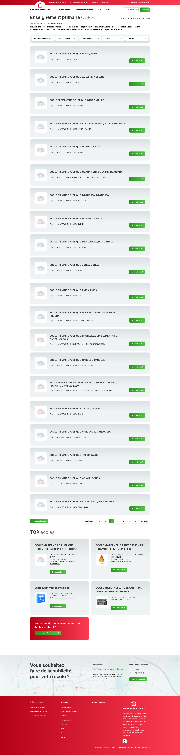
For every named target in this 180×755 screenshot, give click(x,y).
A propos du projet (67, 720)
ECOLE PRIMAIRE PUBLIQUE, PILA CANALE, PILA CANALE (81, 241)
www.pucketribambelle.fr (124, 561)
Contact (63, 737)
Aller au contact (138, 679)
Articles (107, 10)
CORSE (66, 24)
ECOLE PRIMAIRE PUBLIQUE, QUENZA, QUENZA (76, 218)
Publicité (95, 2)
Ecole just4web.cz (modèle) (52, 587)
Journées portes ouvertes (83, 10)
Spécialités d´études (62, 10)
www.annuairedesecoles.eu (64, 598)
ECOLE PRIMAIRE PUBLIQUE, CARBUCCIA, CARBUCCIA (80, 431)
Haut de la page (40, 521)
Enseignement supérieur (38, 716)
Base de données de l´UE (56, 2)
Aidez (62, 728)
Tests (99, 10)
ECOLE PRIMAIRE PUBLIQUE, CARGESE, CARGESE (77, 360)
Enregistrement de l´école (79, 2)
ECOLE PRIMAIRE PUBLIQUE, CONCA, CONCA (75, 478)
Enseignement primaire (54, 24)
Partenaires (64, 733)
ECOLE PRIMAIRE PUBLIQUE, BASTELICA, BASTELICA (79, 195)
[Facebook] (125, 741)
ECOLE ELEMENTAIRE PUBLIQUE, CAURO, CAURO (77, 100)
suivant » (144, 521)
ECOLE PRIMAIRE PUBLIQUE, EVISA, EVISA (73, 290)
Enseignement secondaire (38, 711)
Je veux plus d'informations (47, 633)
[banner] (40, 6)
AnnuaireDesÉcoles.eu (37, 24)
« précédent (89, 521)
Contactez (105, 2)
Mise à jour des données (69, 711)
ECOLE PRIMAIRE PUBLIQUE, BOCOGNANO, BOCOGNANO (82, 501)
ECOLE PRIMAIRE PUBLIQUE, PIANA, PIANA (74, 53)
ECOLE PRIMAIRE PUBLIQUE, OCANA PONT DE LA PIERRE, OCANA (86, 172)
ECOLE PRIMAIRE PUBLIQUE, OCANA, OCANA (75, 146)
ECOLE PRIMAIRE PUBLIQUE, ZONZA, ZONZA (74, 265)
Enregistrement (66, 707)
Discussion (64, 724)
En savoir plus (137, 61)
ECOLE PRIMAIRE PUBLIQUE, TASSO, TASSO (74, 455)
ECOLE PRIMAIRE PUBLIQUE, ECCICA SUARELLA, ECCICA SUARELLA (88, 123)
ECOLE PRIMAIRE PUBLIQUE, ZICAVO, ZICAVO (75, 408)
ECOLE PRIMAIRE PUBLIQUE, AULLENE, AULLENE (77, 77)
